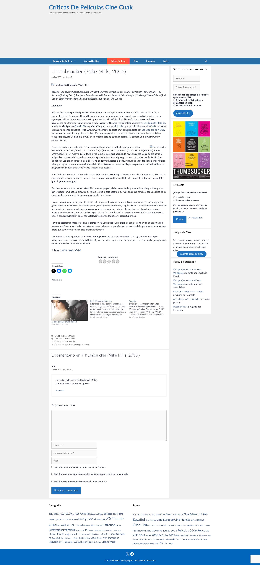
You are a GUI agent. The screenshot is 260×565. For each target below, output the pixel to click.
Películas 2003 (139, 531)
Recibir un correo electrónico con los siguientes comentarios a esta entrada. (91, 474)
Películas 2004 (152, 531)
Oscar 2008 (90, 538)
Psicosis (119, 126)
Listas (92, 534)
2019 (51, 514)
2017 (153, 515)
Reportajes (86, 542)
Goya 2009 (117, 530)
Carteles (51, 519)
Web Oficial (75, 250)
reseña (190, 540)
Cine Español (59, 519)
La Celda (151, 126)
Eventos (118, 525)
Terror (157, 543)
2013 (140, 515)
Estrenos (71, 336)
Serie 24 (198, 540)
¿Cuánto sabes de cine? (191, 254)
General (176, 526)
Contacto (150, 61)
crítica (164, 526)
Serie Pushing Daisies (147, 543)
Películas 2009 (167, 535)
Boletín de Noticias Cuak (188, 105)
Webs (112, 542)
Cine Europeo (165, 519)
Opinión (60, 538)
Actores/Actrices (68, 513)
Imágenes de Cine (74, 534)
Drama (170, 526)
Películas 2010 (182, 535)
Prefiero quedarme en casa (187, 200)
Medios (99, 534)
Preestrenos (180, 539)
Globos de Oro (99, 530)
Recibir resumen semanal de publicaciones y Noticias (79, 467)
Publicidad (77, 542)
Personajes (67, 542)
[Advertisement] (130, 37)
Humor (60, 534)
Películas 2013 (138, 540)
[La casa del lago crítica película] (69, 310)
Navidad (183, 526)
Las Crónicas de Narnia (153, 130)
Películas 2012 (206, 535)
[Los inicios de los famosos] (109, 309)
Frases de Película (83, 530)
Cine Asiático (178, 515)
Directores (77, 525)
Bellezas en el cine (113, 514)
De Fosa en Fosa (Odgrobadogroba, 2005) (72, 345)
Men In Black (81, 126)
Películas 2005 (69, 339)
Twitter (142, 561)
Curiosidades (63, 525)
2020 (56, 514)
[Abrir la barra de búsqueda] (206, 61)
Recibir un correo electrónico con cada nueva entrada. (80, 481)
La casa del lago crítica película (64, 322)
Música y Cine (109, 534)
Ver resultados (195, 218)
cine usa (151, 526)
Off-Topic (52, 538)
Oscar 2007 (79, 538)
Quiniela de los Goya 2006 (66, 342)
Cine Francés (182, 519)
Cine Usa (58, 339)
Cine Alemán (167, 514)
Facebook (151, 561)
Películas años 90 (165, 540)
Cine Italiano (197, 520)
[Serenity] (148, 309)
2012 (135, 515)
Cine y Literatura (71, 519)
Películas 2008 (149, 535)
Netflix (190, 526)
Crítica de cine (118, 61)
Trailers (98, 542)
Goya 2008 (109, 530)
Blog (136, 61)
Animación (85, 514)
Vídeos (105, 542)
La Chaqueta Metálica (154, 123)
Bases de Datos (97, 514)
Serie (94, 542)
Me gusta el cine (183, 197)
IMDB (64, 250)
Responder (60, 391)
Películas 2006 (187, 530)
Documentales (88, 525)
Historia (52, 534)
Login (165, 61)
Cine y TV (84, 519)
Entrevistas (98, 525)
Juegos (86, 534)
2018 (158, 515)
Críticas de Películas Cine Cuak (91, 8)
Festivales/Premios (61, 530)
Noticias (120, 534)
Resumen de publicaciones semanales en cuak (188, 101)
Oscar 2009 (102, 538)
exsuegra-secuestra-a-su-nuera (188, 291)
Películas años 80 (151, 540)
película (196, 526)
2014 (149, 515)
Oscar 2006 (69, 538)
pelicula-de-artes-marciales (186, 299)
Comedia (158, 526)
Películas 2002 (205, 526)
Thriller (163, 543)
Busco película (180, 307)
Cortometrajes (99, 519)
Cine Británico (191, 514)
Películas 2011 (195, 535)
